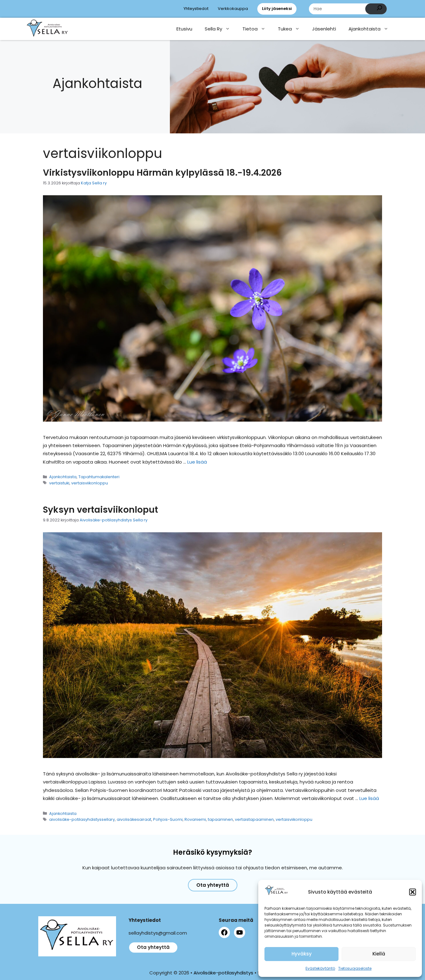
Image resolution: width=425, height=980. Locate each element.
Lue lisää (197, 462)
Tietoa (250, 28)
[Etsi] (376, 8)
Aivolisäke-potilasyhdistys (223, 972)
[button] (412, 892)
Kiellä (378, 953)
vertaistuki (59, 483)
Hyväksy (302, 953)
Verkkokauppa (233, 9)
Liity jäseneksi (277, 9)
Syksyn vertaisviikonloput (100, 510)
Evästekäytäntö (320, 968)
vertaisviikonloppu (89, 483)
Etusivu (184, 28)
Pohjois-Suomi (168, 819)
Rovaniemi (195, 819)
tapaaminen (220, 819)
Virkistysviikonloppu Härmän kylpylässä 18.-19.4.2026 (162, 173)
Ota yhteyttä (212, 885)
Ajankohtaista (364, 28)
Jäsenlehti (324, 28)
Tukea (285, 28)
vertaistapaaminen (254, 819)
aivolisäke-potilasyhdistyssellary (82, 819)
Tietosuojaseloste (354, 968)
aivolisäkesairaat (134, 819)
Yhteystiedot (196, 9)
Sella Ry (213, 28)
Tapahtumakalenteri (98, 476)
